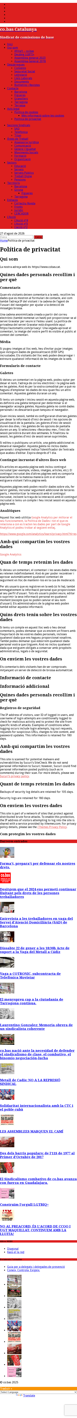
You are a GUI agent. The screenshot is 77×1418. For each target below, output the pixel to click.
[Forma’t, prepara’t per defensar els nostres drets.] (7, 856)
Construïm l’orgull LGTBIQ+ (24, 1204)
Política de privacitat (27, 119)
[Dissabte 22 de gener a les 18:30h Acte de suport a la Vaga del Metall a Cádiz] (7, 941)
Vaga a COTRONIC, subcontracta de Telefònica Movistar (30, 975)
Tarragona (21, 102)
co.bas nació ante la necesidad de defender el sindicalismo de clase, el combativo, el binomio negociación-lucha (37, 1054)
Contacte (12, 88)
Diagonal (13, 1248)
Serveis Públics (24, 173)
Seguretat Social (24, 71)
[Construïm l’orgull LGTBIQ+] (7, 1197)
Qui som (12, 47)
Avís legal (13, 109)
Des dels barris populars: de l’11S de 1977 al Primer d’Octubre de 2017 (37, 1155)
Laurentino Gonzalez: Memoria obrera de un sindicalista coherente (36, 1027)
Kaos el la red (15, 1252)
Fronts (18, 207)
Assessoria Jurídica (26, 142)
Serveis (18, 169)
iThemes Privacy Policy (52, 827)
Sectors (11, 162)
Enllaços (12, 200)
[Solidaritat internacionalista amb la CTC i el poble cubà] (7, 1099)
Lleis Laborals (23, 78)
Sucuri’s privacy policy (14, 776)
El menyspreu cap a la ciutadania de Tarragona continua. (31, 1001)
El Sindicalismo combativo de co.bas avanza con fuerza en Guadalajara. (38, 1181)
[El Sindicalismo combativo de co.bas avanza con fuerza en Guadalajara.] (7, 1172)
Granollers (21, 98)
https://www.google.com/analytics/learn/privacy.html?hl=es (38, 534)
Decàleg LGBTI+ (24, 54)
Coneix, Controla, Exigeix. (23, 1270)
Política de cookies (26, 112)
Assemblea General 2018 (30, 61)
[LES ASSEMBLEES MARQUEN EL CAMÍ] (7, 1124)
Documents (21, 81)
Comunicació (22, 145)
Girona (18, 190)
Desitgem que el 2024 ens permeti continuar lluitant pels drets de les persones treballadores (38, 893)
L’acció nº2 (21, 227)
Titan (17, 135)
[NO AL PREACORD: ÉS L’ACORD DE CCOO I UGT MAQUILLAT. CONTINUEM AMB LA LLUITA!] (7, 1219)
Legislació (20, 75)
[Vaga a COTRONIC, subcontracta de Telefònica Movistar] (7, 966)
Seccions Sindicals (18, 125)
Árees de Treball (17, 139)
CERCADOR (21, 213)
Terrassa (19, 105)
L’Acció (11, 217)
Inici (10, 44)
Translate (29, 1395)
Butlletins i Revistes (27, 85)
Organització (22, 159)
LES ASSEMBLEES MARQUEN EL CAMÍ (31, 1131)
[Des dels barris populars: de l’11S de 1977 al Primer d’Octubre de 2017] (7, 1146)
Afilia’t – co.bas (24, 51)
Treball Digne (23, 176)
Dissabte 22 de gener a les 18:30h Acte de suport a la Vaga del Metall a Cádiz (34, 950)
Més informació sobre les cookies (42, 115)
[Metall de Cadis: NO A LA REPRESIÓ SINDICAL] (7, 1073)
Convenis (20, 68)
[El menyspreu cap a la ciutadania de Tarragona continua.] (7, 992)
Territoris (13, 183)
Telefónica (21, 132)
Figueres (19, 95)
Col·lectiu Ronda (24, 203)
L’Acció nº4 (21, 220)
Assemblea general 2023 (30, 58)
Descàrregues (16, 64)
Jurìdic (18, 210)
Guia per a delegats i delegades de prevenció (36, 1266)
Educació (20, 166)
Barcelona (20, 92)
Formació (20, 156)
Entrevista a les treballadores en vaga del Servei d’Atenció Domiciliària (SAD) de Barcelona (36, 922)
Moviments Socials (26, 152)
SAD (17, 128)
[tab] (38, 554)
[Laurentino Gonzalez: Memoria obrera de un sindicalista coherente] (7, 1018)
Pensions (20, 179)
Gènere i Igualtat (25, 149)
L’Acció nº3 (21, 224)
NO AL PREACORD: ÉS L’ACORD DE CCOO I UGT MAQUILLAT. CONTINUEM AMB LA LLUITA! (35, 1230)
